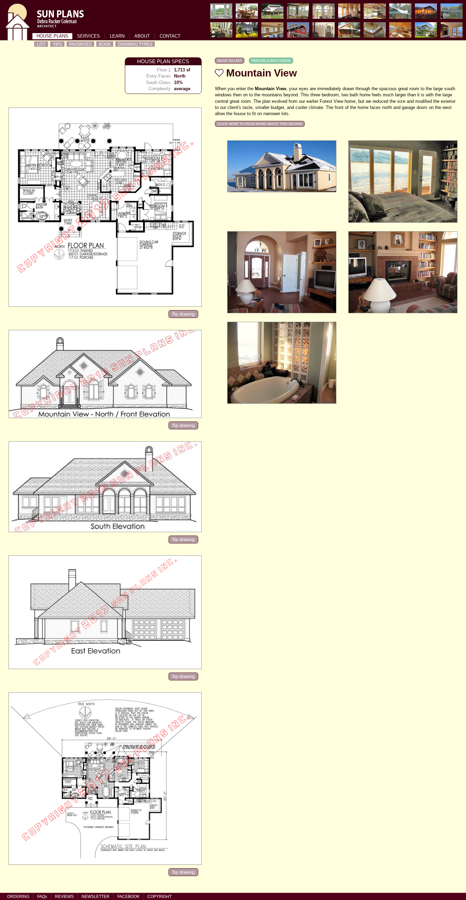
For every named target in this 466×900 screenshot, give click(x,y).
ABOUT (142, 36)
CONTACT (170, 36)
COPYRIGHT (159, 896)
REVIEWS (64, 896)
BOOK (105, 44)
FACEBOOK (128, 896)
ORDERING (18, 896)
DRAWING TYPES (135, 44)
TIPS (57, 44)
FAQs (42, 896)
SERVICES (88, 36)
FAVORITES (80, 44)
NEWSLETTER (96, 896)
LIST (41, 44)
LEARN (117, 36)
